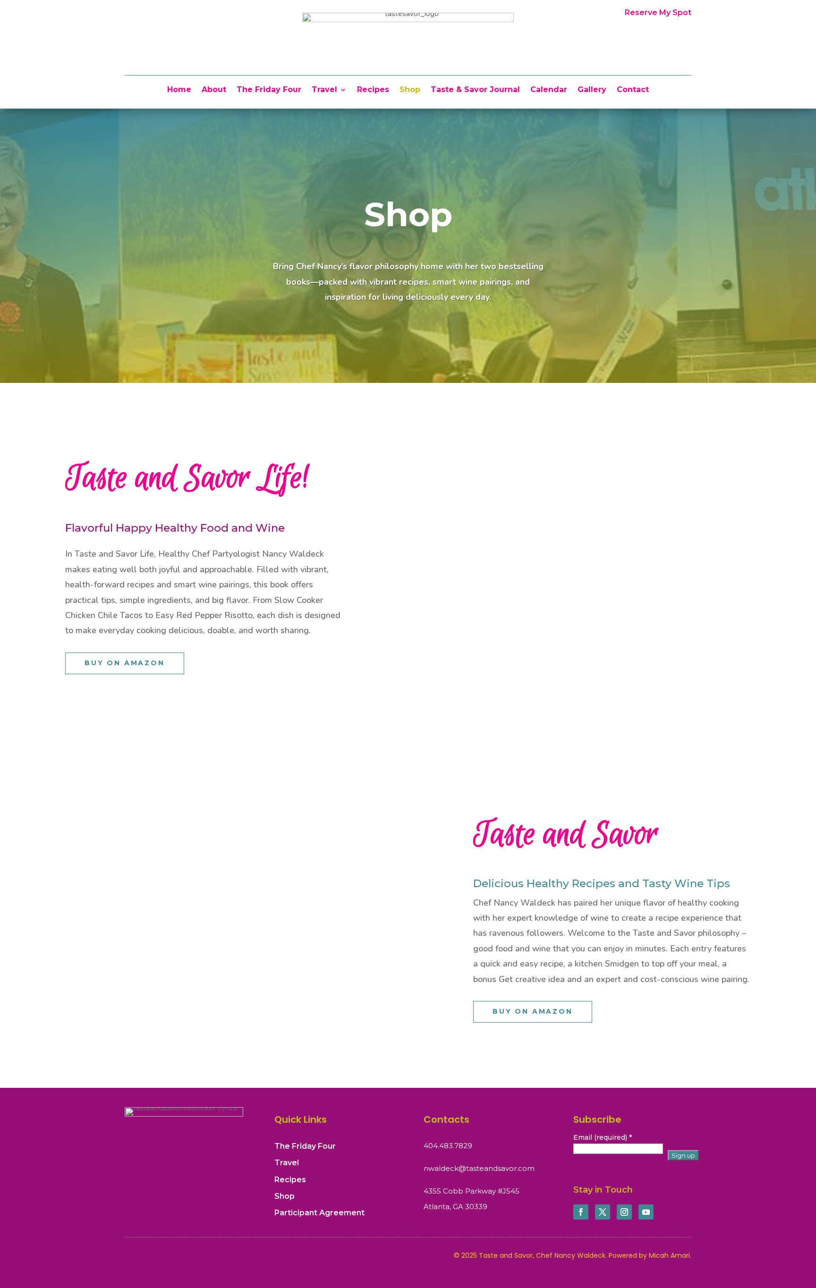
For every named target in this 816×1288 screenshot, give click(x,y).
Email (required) (602, 1137)
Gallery (592, 90)
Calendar (548, 90)
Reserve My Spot (658, 12)
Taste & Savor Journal (475, 90)
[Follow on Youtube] (646, 1212)
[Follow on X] (602, 1212)
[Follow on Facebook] (580, 1212)
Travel (324, 90)
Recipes (373, 90)
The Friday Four (269, 90)
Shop (410, 90)
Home (179, 90)
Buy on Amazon (124, 663)
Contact (633, 90)
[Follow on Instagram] (624, 1212)
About (214, 90)
